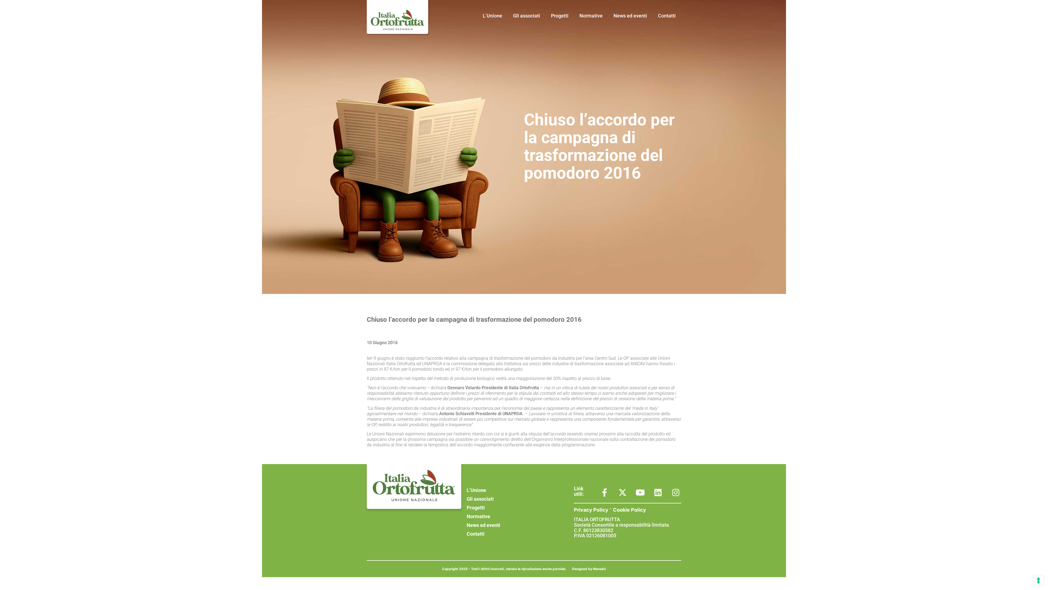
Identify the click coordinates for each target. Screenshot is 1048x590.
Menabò (599, 569)
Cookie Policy (629, 510)
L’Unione (492, 16)
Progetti (559, 16)
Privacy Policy (591, 510)
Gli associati (526, 16)
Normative (591, 16)
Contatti (667, 16)
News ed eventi (630, 16)
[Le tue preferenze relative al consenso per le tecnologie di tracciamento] (1038, 580)
